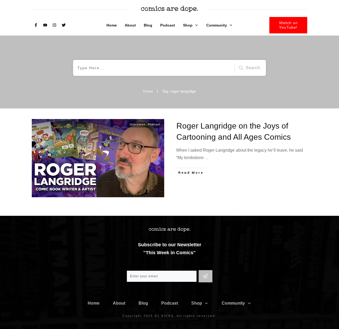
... (206, 157)
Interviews (138, 124)
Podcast (154, 124)
